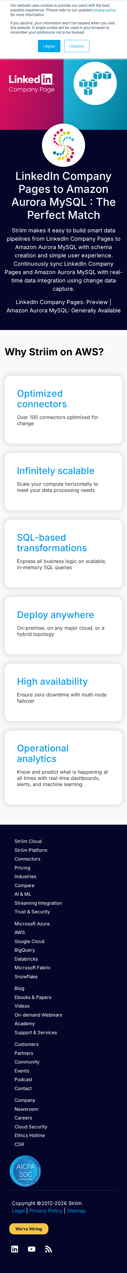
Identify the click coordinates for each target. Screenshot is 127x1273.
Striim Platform (30, 850)
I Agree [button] (49, 46)
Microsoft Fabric (32, 968)
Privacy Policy (45, 1210)
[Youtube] (31, 1249)
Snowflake (26, 976)
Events (21, 1071)
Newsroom (26, 1109)
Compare (24, 885)
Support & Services (35, 1032)
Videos (22, 1006)
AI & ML (22, 894)
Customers (26, 1044)
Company (24, 1100)
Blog (19, 988)
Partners (23, 1053)
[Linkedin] (14, 1249)
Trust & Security (32, 912)
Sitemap (76, 1210)
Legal (18, 1210)
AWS (19, 932)
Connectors (27, 859)
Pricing (22, 868)
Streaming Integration (38, 903)
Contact (23, 1088)
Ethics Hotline (29, 1135)
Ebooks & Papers (32, 997)
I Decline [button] (76, 46)
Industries (25, 876)
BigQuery (24, 950)
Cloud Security (30, 1127)
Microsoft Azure (32, 924)
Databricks (26, 959)
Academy (24, 1023)
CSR (19, 1144)
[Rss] (48, 1249)
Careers (23, 1118)
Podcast (23, 1079)
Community (26, 1062)
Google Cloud (29, 941)
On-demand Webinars (38, 1015)
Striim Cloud (28, 841)
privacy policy (104, 9)
